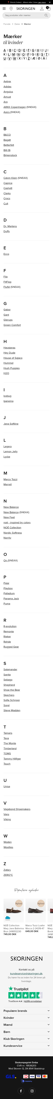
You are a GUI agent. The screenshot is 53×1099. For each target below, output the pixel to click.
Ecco (6, 254)
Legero (8, 446)
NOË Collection (12, 527)
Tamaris (8, 733)
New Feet (9, 517)
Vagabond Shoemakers (17, 809)
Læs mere (42, 2)
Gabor (7, 309)
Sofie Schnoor (12, 700)
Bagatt (7, 140)
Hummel (8, 363)
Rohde (7, 642)
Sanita (7, 674)
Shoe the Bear (12, 690)
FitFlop (7, 282)
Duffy (7, 231)
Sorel (7, 705)
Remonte (9, 631)
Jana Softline (11, 424)
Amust (7, 97)
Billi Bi (7, 150)
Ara (6, 102)
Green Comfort (12, 325)
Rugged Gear (11, 647)
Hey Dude (9, 353)
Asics (7, 112)
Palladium (9, 593)
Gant (6, 315)
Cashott (8, 188)
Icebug (7, 396)
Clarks (7, 193)
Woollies (8, 847)
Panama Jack (11, 598)
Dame (17, 24)
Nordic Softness (13, 533)
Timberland (10, 748)
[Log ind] (42, 8)
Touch (7, 764)
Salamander (10, 669)
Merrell (8, 484)
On (6, 560)
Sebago (8, 679)
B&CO (7, 135)
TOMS (7, 753)
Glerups (8, 320)
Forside (7, 24)
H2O (6, 373)
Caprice (8, 183)
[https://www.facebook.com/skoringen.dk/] (21, 1091)
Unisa (7, 786)
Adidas (7, 86)
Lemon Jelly (11, 451)
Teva (6, 738)
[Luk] (50, 2)
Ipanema (8, 401)
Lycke (7, 456)
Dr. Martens (10, 226)
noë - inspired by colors (17, 522)
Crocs (7, 198)
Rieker (7, 636)
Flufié (7, 287)
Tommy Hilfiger (12, 758)
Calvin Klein (10, 178)
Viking (7, 819)
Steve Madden (12, 710)
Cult (6, 203)
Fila (6, 276)
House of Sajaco (13, 358)
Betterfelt (9, 145)
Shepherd (9, 685)
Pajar (6, 583)
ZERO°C (8, 875)
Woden (8, 842)
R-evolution (10, 626)
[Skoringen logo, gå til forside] (25, 8)
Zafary (7, 870)
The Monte (10, 743)
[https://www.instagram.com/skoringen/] (32, 1091)
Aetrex (7, 81)
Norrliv (7, 538)
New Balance (11, 507)
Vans (6, 814)
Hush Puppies (12, 368)
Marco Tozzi (10, 479)
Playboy (8, 588)
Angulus (8, 91)
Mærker (27, 24)
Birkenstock (10, 155)
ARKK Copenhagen (15, 107)
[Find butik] (11, 8)
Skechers (9, 695)
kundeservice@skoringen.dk (26, 973)
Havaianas (9, 347)
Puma (7, 603)
